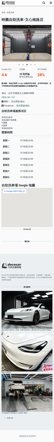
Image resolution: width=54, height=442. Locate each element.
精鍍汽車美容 (6, 373)
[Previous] (4, 45)
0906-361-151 (8, 97)
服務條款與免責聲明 (27, 436)
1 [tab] (19, 64)
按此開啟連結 (18, 101)
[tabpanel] (27, 43)
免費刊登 (10, 418)
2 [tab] (23, 64)
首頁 (3, 12)
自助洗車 (10, 12)
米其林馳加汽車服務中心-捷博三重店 (14, 413)
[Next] (49, 45)
